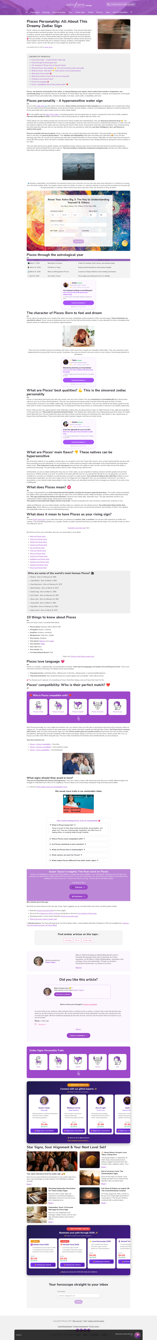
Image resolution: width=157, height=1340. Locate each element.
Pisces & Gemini (78, 712)
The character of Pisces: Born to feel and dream (49, 65)
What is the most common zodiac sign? (43, 919)
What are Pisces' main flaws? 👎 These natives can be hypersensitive (56, 71)
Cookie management (80, 1326)
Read (29, 1184)
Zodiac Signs (80, 12)
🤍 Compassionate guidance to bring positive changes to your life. (78, 436)
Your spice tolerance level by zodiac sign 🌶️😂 (46, 1174)
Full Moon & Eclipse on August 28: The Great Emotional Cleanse (115, 1189)
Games (90, 12)
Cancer (97, 1067)
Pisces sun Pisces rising (38, 568)
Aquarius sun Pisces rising (39, 565)
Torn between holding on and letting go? (77, 292)
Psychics (99, 12)
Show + (78, 1029)
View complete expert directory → (78, 1140)
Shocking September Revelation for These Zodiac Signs (61, 1189)
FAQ (85, 1321)
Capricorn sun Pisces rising (39, 562)
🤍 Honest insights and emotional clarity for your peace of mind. (78, 374)
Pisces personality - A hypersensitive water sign (48, 60)
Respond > (42, 1024)
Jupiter (51, 641)
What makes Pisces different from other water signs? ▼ (75, 860)
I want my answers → (78, 303)
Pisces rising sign (39, 519)
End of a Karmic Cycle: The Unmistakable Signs (112, 1172)
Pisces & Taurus (58, 712)
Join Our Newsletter (120, 12)
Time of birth (93, 211)
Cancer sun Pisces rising (38, 545)
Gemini (78, 1067)
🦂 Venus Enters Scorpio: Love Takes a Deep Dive (114, 1153)
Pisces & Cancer (97, 712)
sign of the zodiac (52, 114)
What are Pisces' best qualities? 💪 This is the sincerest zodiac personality (58, 68)
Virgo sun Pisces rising (38, 550)
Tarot (70, 12)
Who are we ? (77, 1321)
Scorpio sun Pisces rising (39, 556)
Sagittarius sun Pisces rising (39, 559)
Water (43, 644)
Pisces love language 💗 (40, 82)
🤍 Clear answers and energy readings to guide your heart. (77, 297)
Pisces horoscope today (69, 916)
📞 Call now (77, 887)
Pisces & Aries (38, 712)
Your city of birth (56, 221)
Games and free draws (96, 1321)
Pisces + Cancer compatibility (40, 744)
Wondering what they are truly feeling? (78, 370)
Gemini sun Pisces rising (38, 542)
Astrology (46, 12)
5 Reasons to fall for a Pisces (49, 913)
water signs (41, 106)
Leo (117, 1067)
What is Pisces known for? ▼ (64, 825)
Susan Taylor (48, 47)
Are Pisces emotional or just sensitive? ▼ (69, 844)
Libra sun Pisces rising (37, 553)
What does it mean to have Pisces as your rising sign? (50, 76)
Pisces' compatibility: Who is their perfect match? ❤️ (50, 84)
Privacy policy (94, 1326)
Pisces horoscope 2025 (45, 910)
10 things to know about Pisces (42, 79)
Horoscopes (35, 12)
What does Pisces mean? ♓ (41, 73)
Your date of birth (56, 211)
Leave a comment (77, 1035)
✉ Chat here (77, 896)
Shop (108, 12)
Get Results (78, 241)
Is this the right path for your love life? (78, 432)
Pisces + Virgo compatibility (39, 750)
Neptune (42, 641)
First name (57, 231)
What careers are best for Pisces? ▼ (67, 855)
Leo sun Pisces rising (37, 548)
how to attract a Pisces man (87, 913)
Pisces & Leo (117, 712)
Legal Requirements (65, 1326)
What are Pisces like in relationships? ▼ (68, 850)
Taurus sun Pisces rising (38, 539)
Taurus (58, 1067)
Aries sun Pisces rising (37, 536)
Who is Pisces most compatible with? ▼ (68, 839)
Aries (38, 1067)
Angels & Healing (59, 12)
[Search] (131, 12)
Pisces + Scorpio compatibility (40, 747)
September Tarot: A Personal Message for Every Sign (60, 1208)
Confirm (78, 1302)
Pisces (77, 940)
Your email (85, 231)
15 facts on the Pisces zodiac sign (82, 656)
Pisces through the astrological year (44, 62)
